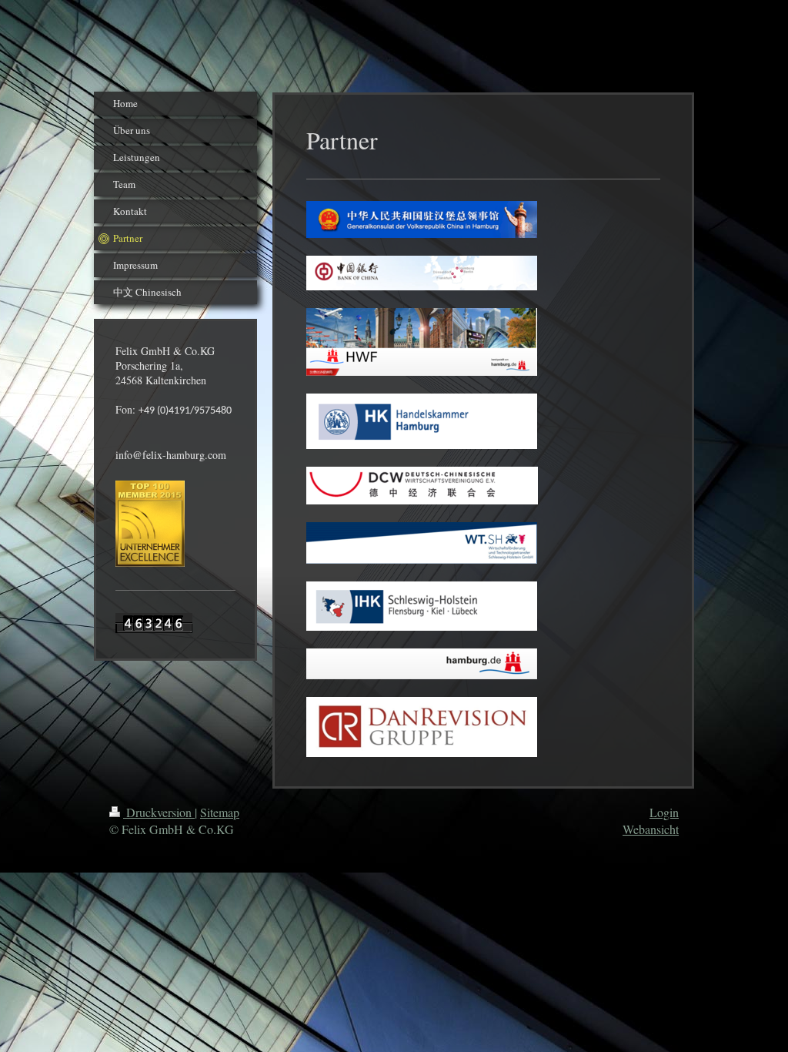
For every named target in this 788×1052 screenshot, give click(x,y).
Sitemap (219, 812)
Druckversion (159, 812)
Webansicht (651, 829)
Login (664, 812)
